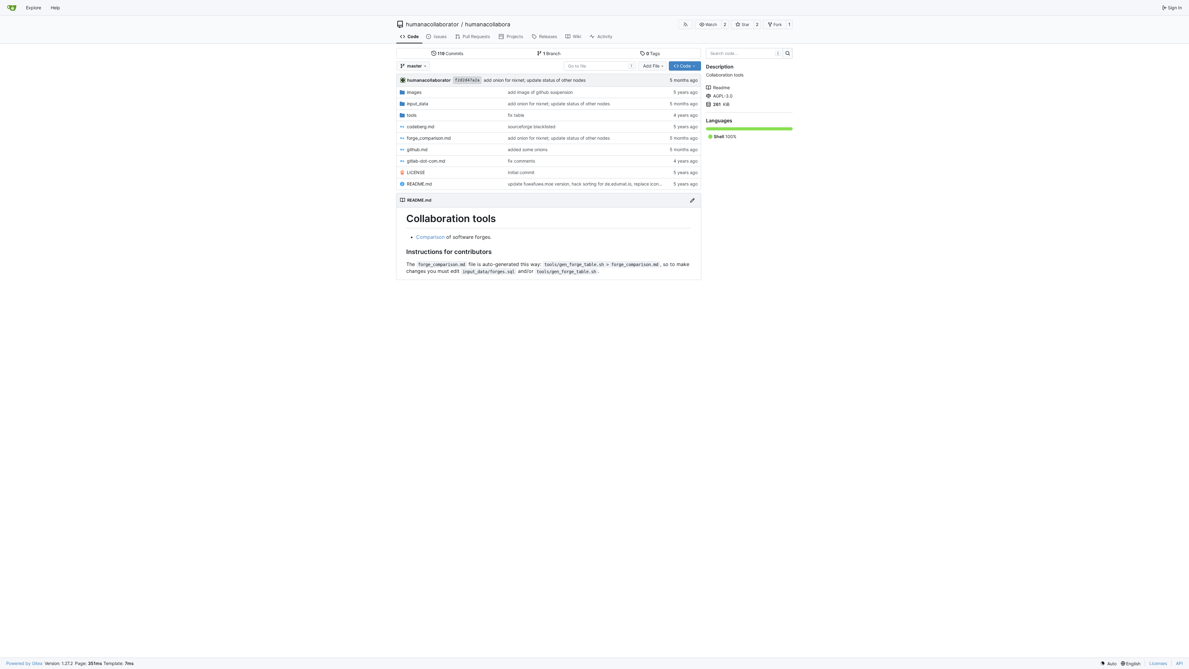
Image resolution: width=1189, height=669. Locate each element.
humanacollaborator (432, 24)
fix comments (521, 161)
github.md (417, 149)
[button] (708, 24)
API (1179, 663)
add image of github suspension (540, 92)
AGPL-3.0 (723, 95)
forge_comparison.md (429, 138)
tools (411, 115)
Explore (33, 7)
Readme (721, 87)
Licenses (1158, 663)
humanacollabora (487, 24)
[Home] (11, 7)
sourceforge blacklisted (531, 126)
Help (55, 7)
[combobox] (600, 66)
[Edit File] (692, 200)
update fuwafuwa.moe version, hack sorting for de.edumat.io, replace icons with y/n (593, 183)
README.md (419, 183)
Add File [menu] (651, 65)
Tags (653, 53)
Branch (552, 53)
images (414, 92)
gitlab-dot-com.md (426, 161)
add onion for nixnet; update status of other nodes (535, 80)
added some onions (527, 149)
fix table (516, 115)
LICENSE (416, 172)
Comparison (430, 237)
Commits (451, 53)
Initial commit (521, 172)
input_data (417, 103)
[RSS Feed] (685, 24)
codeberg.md (420, 126)
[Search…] (787, 53)
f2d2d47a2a (467, 80)
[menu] (1108, 663)
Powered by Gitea (24, 663)
